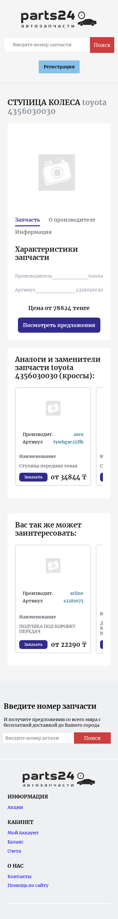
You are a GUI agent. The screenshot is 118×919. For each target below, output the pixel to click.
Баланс (16, 842)
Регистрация (59, 67)
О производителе (72, 220)
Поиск (102, 45)
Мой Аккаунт (23, 833)
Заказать (33, 477)
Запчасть (27, 220)
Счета (14, 851)
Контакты (19, 876)
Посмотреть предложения (59, 325)
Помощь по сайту (28, 885)
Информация (33, 232)
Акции (15, 807)
